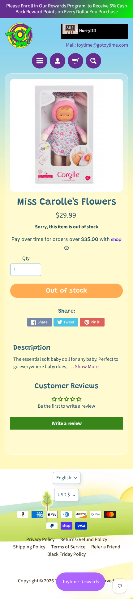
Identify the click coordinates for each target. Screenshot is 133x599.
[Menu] (39, 61)
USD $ (64, 494)
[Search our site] (93, 61)
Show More (87, 366)
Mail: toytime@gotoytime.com (97, 45)
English (63, 477)
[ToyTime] (19, 35)
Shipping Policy (29, 546)
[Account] (57, 61)
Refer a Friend (105, 546)
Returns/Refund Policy (83, 539)
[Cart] (75, 61)
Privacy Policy (40, 539)
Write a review (67, 423)
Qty (25, 258)
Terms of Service (68, 546)
